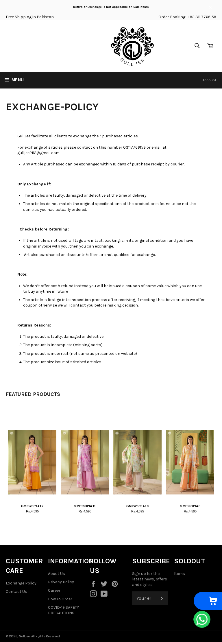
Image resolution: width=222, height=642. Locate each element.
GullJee (24, 636)
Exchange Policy (21, 583)
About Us (56, 573)
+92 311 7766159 (202, 16)
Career (54, 590)
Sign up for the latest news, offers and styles (149, 579)
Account (209, 80)
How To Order (60, 599)
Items (179, 573)
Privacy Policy (61, 582)
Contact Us (16, 591)
